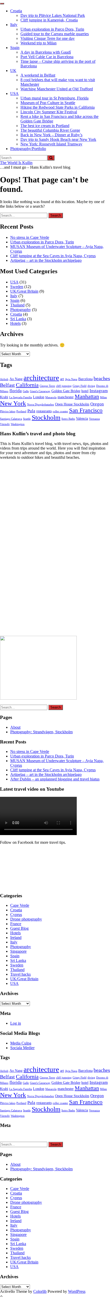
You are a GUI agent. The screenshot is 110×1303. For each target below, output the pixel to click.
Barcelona (85, 379)
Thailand (17, 305)
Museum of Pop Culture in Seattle (47, 103)
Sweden (16, 286)
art (62, 379)
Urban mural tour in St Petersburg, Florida (54, 98)
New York (13, 403)
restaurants (44, 411)
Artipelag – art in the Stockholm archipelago (46, 260)
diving (91, 385)
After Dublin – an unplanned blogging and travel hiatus (55, 779)
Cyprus (16, 914)
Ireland (15, 937)
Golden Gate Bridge (65, 391)
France (15, 924)
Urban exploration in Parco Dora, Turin (52, 29)
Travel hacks (20, 974)
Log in (15, 1023)
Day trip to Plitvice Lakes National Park (52, 15)
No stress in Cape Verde (29, 237)
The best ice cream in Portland (44, 125)
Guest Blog (19, 928)
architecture (41, 378)
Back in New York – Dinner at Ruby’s (51, 135)
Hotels (15, 323)
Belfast (7, 385)
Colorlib (40, 1291)
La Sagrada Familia (20, 397)
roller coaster (60, 411)
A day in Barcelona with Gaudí (45, 52)
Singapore (18, 951)
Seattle (27, 418)
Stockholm (46, 417)
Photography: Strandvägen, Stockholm (41, 732)
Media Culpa (20, 1043)
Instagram (99, 390)
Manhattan (87, 396)
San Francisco (86, 410)
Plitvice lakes (7, 411)
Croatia (16, 11)
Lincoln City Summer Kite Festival (48, 112)
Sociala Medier (22, 1048)
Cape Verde (19, 905)
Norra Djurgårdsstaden (40, 404)
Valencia (82, 418)
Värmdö (5, 424)
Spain (14, 47)
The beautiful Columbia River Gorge (50, 130)
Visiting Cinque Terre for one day (47, 38)
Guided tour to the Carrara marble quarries (54, 34)
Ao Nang (16, 379)
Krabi (4, 397)
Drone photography (26, 919)
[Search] (50, 157)
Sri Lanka (18, 319)
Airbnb (4, 379)
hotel (85, 391)
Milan (103, 397)
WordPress (76, 1291)
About (15, 727)
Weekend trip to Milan (38, 43)
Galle (26, 391)
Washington (18, 424)
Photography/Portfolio (28, 148)
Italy (13, 24)
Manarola (51, 397)
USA (14, 93)
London (38, 397)
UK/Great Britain (24, 291)
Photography (20, 309)
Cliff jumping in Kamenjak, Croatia (49, 20)
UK (13, 70)
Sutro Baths (68, 418)
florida (15, 390)
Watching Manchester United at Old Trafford (56, 89)
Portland (21, 411)
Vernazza (94, 418)
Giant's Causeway (40, 391)
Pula (31, 410)
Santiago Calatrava (11, 418)
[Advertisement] (38, 549)
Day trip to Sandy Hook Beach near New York (58, 139)
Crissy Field (79, 385)
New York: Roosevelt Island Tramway (51, 144)
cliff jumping (64, 385)
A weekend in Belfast (37, 75)
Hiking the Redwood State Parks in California (57, 107)
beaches (102, 378)
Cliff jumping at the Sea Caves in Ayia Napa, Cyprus (53, 256)
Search (55, 215)
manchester (66, 397)
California (27, 385)
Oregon (97, 404)
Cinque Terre (47, 385)
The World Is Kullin (16, 162)
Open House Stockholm (72, 404)
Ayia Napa (71, 379)
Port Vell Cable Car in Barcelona (46, 57)
